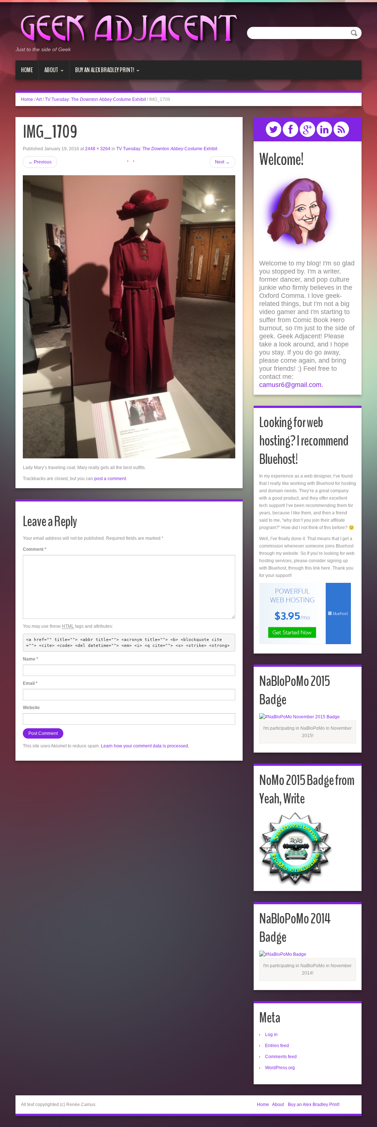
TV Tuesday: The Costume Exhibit (95, 99)
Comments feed (281, 1056)
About (48, 73)
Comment (34, 549)
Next (222, 162)
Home (27, 70)
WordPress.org (280, 1067)
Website (31, 707)
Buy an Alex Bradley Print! (102, 73)
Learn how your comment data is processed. (145, 746)
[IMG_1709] (129, 316)
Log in (271, 1034)
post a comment (110, 478)
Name (30, 659)
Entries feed (277, 1045)
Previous (40, 162)
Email (30, 683)
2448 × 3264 (97, 148)
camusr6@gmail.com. (291, 384)
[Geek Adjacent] (127, 27)
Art (39, 99)
